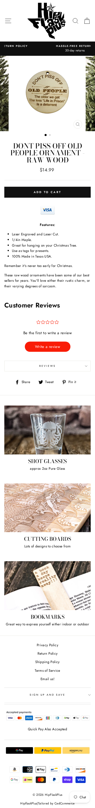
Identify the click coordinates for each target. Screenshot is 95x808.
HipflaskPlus (28, 803)
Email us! (47, 678)
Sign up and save (48, 695)
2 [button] (50, 135)
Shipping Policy (47, 661)
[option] (47, 48)
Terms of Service (47, 670)
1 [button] (46, 135)
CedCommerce (64, 803)
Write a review (47, 346)
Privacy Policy (47, 645)
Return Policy (47, 653)
